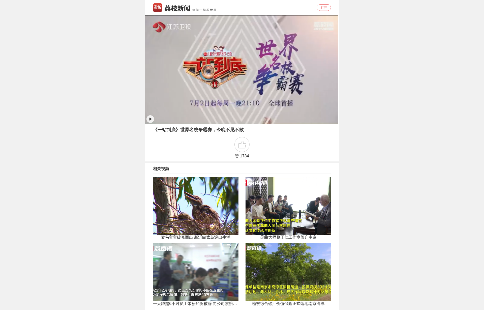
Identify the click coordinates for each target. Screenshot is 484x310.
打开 (324, 8)
